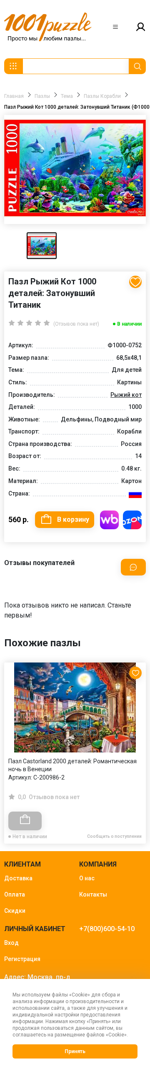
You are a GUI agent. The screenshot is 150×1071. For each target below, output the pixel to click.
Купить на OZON (132, 520)
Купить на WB (109, 520)
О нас (87, 878)
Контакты (93, 894)
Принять (75, 1051)
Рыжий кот (126, 394)
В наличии (129, 324)
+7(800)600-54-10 (107, 929)
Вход (11, 942)
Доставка (18, 878)
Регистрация (22, 959)
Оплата (14, 894)
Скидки (14, 910)
